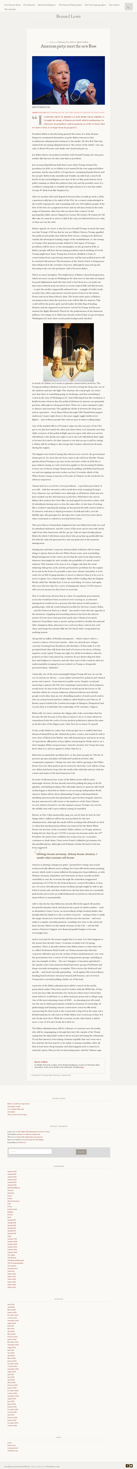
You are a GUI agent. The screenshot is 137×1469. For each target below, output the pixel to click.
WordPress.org (12, 1451)
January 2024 (11, 1361)
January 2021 (11, 1420)
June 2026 (10, 1304)
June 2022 (10, 1401)
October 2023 (12, 1366)
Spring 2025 (11, 1231)
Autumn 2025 (11, 1185)
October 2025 (12, 1318)
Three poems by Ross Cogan (17, 1114)
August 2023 (11, 1372)
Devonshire (11, 1112)
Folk (8, 1204)
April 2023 (11, 1380)
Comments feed (12, 1448)
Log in (9, 1443)
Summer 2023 (12, 1244)
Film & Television (13, 1201)
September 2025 (13, 1320)
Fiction (9, 1198)
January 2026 (12, 1312)
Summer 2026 (12, 1252)
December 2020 (12, 1423)
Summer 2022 (12, 1241)
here (82, 1067)
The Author (114, 5)
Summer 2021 (12, 1239)
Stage (9, 1236)
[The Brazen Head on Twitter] (131, 1466)
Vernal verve (22, 1142)
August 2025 (11, 1323)
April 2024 (11, 1355)
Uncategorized (12, 1268)
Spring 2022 (11, 1223)
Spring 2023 (11, 1225)
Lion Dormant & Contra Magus (33, 1139)
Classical (10, 1190)
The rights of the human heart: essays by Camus (33, 1131)
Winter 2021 (11, 1276)
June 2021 (10, 1415)
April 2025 (11, 1331)
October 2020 (12, 1425)
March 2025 (11, 1334)
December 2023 (12, 1364)
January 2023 (11, 1388)
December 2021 (12, 1409)
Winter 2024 (11, 1284)
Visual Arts (11, 1271)
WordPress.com (52, 1467)
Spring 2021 (11, 1220)
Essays (9, 1196)
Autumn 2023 (11, 1179)
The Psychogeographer (95, 5)
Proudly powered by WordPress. (17, 1467)
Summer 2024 (12, 1247)
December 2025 (12, 1315)
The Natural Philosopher (70, 5)
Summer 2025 (12, 1249)
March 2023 (11, 1382)
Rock (9, 1217)
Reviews (10, 1214)
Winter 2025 (11, 1287)
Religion (10, 1212)
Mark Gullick (82, 42)
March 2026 (11, 1310)
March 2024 (11, 1358)
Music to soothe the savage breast (18, 1104)
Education (10, 1193)
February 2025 (12, 1337)
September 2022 (13, 1396)
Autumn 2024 (11, 1182)
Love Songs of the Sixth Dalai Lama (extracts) (28, 1137)
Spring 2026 (11, 1233)
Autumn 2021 (11, 1174)
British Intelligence (47, 5)
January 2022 (12, 1407)
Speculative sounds (13, 1106)
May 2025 (10, 1328)
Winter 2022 (11, 1279)
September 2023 (13, 1369)
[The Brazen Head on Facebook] (127, 1466)
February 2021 (12, 1417)
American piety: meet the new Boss (68, 46)
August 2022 (11, 1398)
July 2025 (10, 1326)
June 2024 (10, 1353)
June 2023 (10, 1377)
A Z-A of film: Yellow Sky (15, 1109)
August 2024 (11, 1347)
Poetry (9, 1206)
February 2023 (12, 1385)
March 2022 (11, 1404)
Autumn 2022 (12, 1177)
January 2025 (11, 1339)
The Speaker (10, 9)
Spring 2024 (11, 1228)
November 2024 (12, 1342)
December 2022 (12, 1390)
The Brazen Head (12, 5)
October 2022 (12, 1393)
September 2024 (13, 1345)
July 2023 (10, 1374)
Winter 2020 (11, 1274)
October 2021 (12, 1412)
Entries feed (11, 1445)
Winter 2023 (11, 1282)
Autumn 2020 (12, 1171)
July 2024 (10, 1350)
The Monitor (29, 5)
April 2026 (11, 1307)
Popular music (12, 1209)
